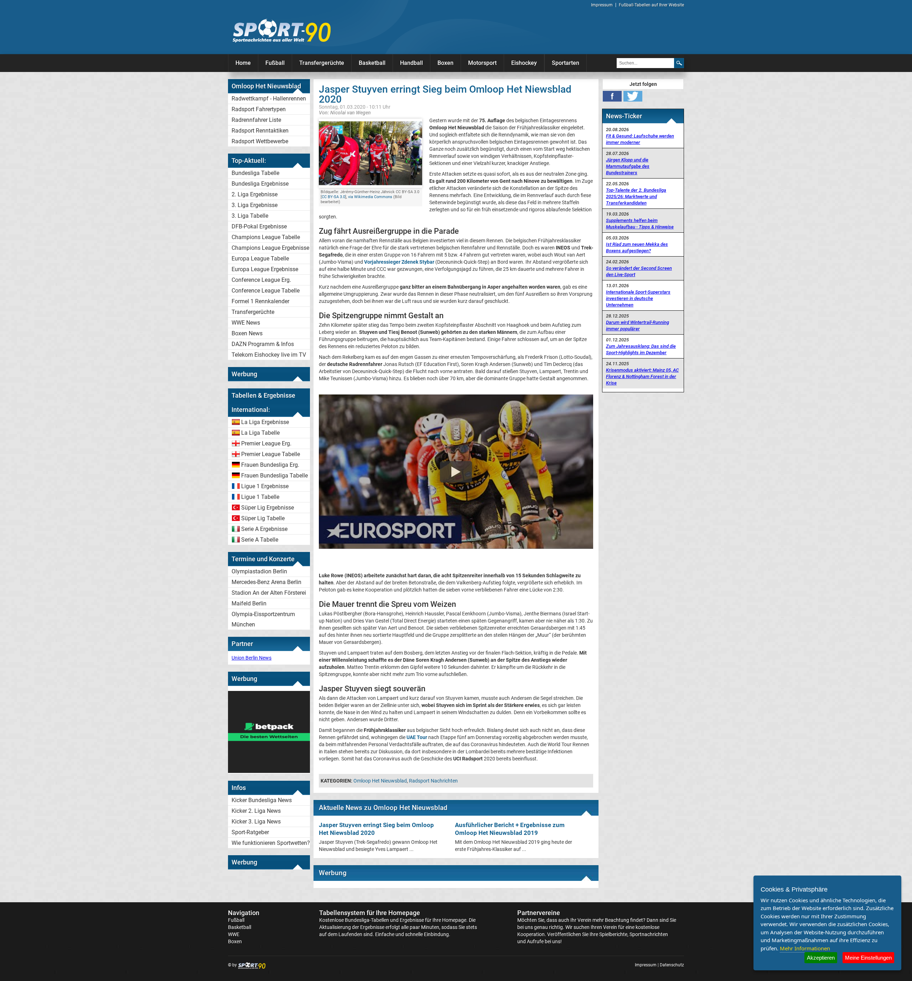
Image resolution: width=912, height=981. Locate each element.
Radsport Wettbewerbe (260, 141)
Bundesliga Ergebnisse (260, 183)
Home (243, 63)
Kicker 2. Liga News (256, 810)
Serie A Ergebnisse (264, 529)
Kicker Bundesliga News (262, 800)
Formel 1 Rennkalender (260, 301)
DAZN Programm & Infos (263, 344)
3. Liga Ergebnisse (255, 205)
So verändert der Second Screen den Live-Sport (639, 271)
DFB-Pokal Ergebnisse (259, 226)
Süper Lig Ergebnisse (267, 507)
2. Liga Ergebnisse (255, 194)
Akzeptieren (821, 958)
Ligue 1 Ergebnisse (265, 486)
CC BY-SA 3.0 (333, 197)
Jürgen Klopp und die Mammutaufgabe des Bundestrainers (627, 166)
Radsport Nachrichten (433, 781)
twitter (632, 96)
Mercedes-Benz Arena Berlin (266, 582)
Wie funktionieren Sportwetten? (271, 843)
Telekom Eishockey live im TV (269, 354)
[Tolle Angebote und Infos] (269, 771)
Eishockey (524, 63)
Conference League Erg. (261, 280)
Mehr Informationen (805, 948)
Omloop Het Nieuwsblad (380, 781)
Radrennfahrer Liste (256, 120)
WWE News (246, 322)
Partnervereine (538, 913)
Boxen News (247, 333)
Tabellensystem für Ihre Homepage (369, 913)
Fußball (275, 63)
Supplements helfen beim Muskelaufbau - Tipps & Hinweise (640, 223)
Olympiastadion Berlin (259, 571)
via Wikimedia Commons (370, 197)
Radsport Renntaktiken (260, 130)
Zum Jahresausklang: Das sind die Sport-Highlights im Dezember (641, 349)
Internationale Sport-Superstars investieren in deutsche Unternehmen (638, 298)
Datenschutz (672, 964)
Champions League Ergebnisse (270, 247)
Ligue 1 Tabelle (260, 497)
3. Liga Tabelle (250, 215)
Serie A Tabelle (259, 539)
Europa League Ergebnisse (265, 269)
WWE (233, 934)
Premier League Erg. (266, 443)
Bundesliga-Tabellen (367, 920)
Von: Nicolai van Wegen (345, 112)
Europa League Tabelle (260, 258)
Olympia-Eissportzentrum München (263, 619)
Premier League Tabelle (270, 454)
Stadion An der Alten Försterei (269, 592)
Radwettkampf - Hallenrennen (269, 98)
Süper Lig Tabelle (263, 518)
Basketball (372, 63)
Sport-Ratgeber (250, 832)
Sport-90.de (281, 31)
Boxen (445, 63)
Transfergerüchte (321, 63)
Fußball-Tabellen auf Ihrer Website (651, 5)
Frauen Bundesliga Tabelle (274, 475)
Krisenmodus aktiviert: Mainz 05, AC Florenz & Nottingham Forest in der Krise (642, 376)
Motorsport (482, 63)
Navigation (243, 913)
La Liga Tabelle (260, 432)
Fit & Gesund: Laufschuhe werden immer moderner (640, 139)
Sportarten (565, 63)
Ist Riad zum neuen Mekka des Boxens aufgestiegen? (637, 247)
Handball (411, 63)
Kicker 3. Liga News (256, 821)
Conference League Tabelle (266, 290)
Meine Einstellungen (868, 958)
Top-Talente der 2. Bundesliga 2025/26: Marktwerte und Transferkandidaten (636, 196)
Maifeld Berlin (249, 603)
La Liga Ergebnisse (265, 422)
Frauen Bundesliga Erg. (270, 464)
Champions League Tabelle (266, 237)
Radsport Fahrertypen (259, 109)
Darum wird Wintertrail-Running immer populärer (637, 325)
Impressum (602, 5)
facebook (612, 96)
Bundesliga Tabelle (255, 173)
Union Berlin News (251, 658)
